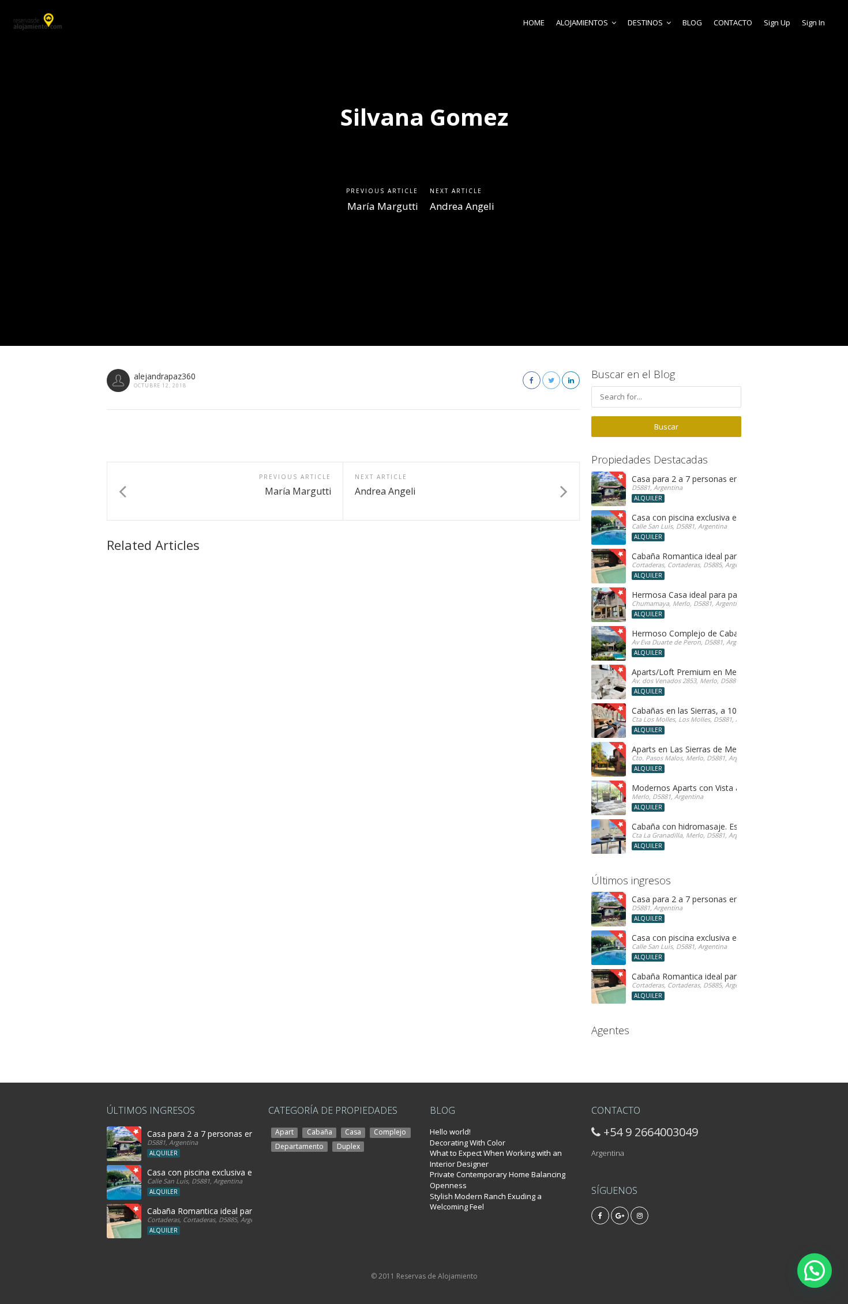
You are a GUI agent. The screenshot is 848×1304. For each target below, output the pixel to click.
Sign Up (777, 22)
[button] (814, 1270)
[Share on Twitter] (551, 380)
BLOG (692, 22)
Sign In (813, 22)
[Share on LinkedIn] (571, 380)
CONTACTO (733, 22)
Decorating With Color (467, 1142)
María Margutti (382, 206)
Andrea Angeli (462, 206)
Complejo (390, 1132)
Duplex (348, 1146)
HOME (534, 22)
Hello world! (450, 1131)
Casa (353, 1132)
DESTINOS (645, 22)
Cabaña (319, 1132)
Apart (284, 1132)
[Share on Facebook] (532, 380)
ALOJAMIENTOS (582, 22)
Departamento (299, 1146)
